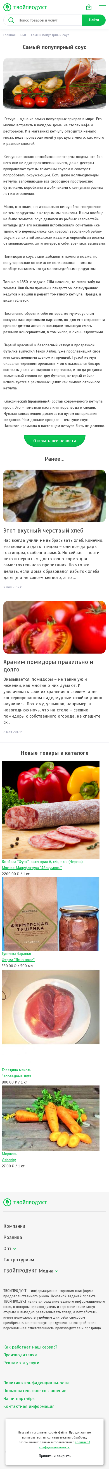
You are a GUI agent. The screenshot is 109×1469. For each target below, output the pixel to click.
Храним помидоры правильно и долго (48, 665)
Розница (12, 1237)
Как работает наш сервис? (30, 1347)
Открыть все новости (54, 441)
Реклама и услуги (21, 1363)
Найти (94, 20)
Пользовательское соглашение (34, 1391)
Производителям (20, 1355)
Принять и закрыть (55, 1456)
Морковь (9, 1153)
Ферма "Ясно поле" (18, 959)
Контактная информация (28, 1406)
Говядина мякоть (16, 1070)
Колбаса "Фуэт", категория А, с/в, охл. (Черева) (42, 861)
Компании (14, 1226)
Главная (9, 35)
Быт (23, 35)
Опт (7, 1249)
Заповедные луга (16, 1076)
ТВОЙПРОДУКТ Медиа (28, 1271)
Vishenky (9, 1160)
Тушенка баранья (16, 953)
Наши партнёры (19, 1398)
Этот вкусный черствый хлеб (43, 530)
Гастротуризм (18, 1260)
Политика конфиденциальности (36, 1383)
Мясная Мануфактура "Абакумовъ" (32, 867)
